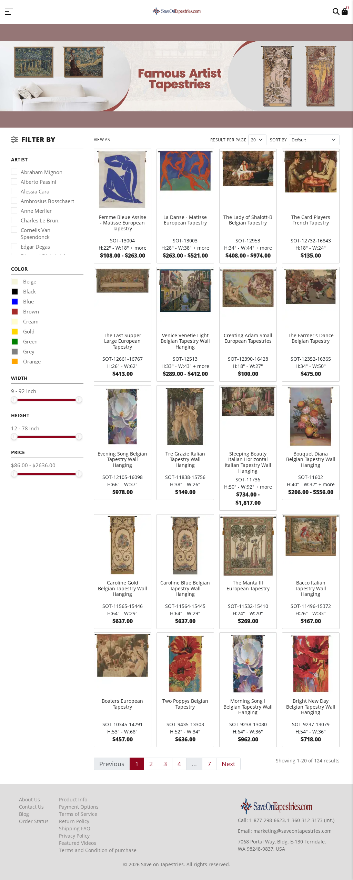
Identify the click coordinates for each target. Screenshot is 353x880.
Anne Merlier (36, 210)
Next (228, 764)
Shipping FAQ (74, 828)
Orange (31, 361)
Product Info (73, 799)
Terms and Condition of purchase (98, 850)
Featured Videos (77, 843)
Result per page (228, 140)
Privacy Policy (74, 835)
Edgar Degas (35, 246)
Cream (30, 321)
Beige (29, 281)
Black (29, 291)
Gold (28, 331)
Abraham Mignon (41, 172)
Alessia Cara (35, 191)
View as (102, 139)
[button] (336, 11)
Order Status (34, 821)
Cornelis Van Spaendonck (35, 233)
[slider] (14, 399)
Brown (30, 311)
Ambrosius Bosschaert (47, 201)
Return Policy (74, 821)
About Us (29, 799)
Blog (24, 814)
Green (30, 341)
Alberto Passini (38, 181)
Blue (28, 301)
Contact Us (31, 806)
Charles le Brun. (40, 220)
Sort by (278, 140)
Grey (28, 351)
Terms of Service (78, 814)
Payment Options (79, 806)
